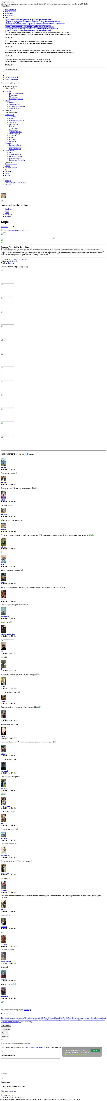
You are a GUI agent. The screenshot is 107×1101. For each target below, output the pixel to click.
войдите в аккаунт (37, 1047)
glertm (3, 599)
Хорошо (95, 1050)
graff (2, 564)
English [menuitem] (13, 77)
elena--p (3, 582)
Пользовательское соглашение (33, 1099)
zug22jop (4, 944)
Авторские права (73, 1099)
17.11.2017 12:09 (7, 963)
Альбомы (8, 215)
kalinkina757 (5, 856)
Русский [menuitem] (8, 77)
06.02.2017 (13, 261)
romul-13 (4, 701)
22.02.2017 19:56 (7, 892)
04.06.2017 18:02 (7, 946)
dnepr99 (4, 514)
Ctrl (21, 267)
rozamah (4, 927)
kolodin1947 (5, 616)
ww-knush (4, 771)
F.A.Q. (9, 1097)
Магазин (8, 216)
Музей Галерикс (11, 87)
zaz (2, 652)
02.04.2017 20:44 (7, 929)
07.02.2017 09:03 (7, 531)
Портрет (11, 263)
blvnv (3, 909)
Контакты (21, 1097)
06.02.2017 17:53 (7, 469)
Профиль (8, 209)
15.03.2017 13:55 (7, 911)
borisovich (4, 996)
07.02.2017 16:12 (7, 549)
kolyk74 (3, 788)
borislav (3, 529)
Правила (19, 1099)
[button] (10, 10)
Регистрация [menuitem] (13, 79)
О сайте (15, 1097)
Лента (7, 211)
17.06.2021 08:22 (7, 981)
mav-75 (3, 823)
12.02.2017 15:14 (7, 756)
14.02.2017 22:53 (7, 857)
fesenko (3, 482)
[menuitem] (18, 77)
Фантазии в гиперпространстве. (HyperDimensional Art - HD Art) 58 (25, 1018)
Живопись (4, 227)
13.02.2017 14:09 (7, 773)
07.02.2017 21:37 (7, 584)
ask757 (3, 467)
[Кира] (15, 230)
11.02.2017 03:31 (7, 653)
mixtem (3, 547)
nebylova (4, 838)
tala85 (3, 500)
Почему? (27, 1010)
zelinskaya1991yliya (8, 634)
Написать (22, 454)
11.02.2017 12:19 (7, 688)
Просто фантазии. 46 (12, 1020)
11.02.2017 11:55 (6, 671)
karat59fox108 (6, 961)
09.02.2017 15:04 (7, 618)
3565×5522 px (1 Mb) (20, 259)
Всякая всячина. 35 (27, 1020)
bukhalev (4, 979)
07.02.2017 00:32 (7, 516)
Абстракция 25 (40, 1020)
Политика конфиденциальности (55, 1099)
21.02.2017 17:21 (7, 875)
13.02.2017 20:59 (7, 825)
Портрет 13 (60, 1020)
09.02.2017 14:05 (7, 601)
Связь (7, 213)
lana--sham (5, 873)
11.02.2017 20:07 (7, 738)
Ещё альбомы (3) (27, 1022)
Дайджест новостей (12, 70)
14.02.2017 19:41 (7, 840)
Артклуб (11, 111)
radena (3, 719)
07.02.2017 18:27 (7, 566)
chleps (3, 686)
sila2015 (3, 736)
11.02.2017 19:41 (7, 721)
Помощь (4, 1097)
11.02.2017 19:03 (7, 703)
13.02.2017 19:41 (7, 808)
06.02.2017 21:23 (7, 502)
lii (1, 669)
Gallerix (10, 1092)
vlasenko (4, 890)
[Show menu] (14, 2)
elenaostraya (5, 806)
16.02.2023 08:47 (7, 998)
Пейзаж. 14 (51, 1020)
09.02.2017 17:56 (7, 636)
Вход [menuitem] (7, 79)
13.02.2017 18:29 (7, 790)
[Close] (21, 83)
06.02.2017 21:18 (7, 484)
